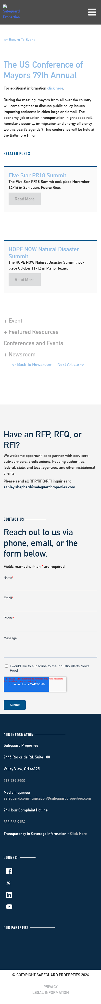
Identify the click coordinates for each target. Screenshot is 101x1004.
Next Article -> (70, 364)
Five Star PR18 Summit (37, 175)
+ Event (13, 320)
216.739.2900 (14, 780)
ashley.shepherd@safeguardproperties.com (39, 487)
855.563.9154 (14, 822)
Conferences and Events (33, 342)
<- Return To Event (19, 39)
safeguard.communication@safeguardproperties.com (47, 798)
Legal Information (50, 992)
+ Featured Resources (31, 331)
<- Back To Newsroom (32, 364)
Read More (25, 198)
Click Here (78, 833)
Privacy (50, 986)
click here (55, 88)
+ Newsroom (20, 354)
